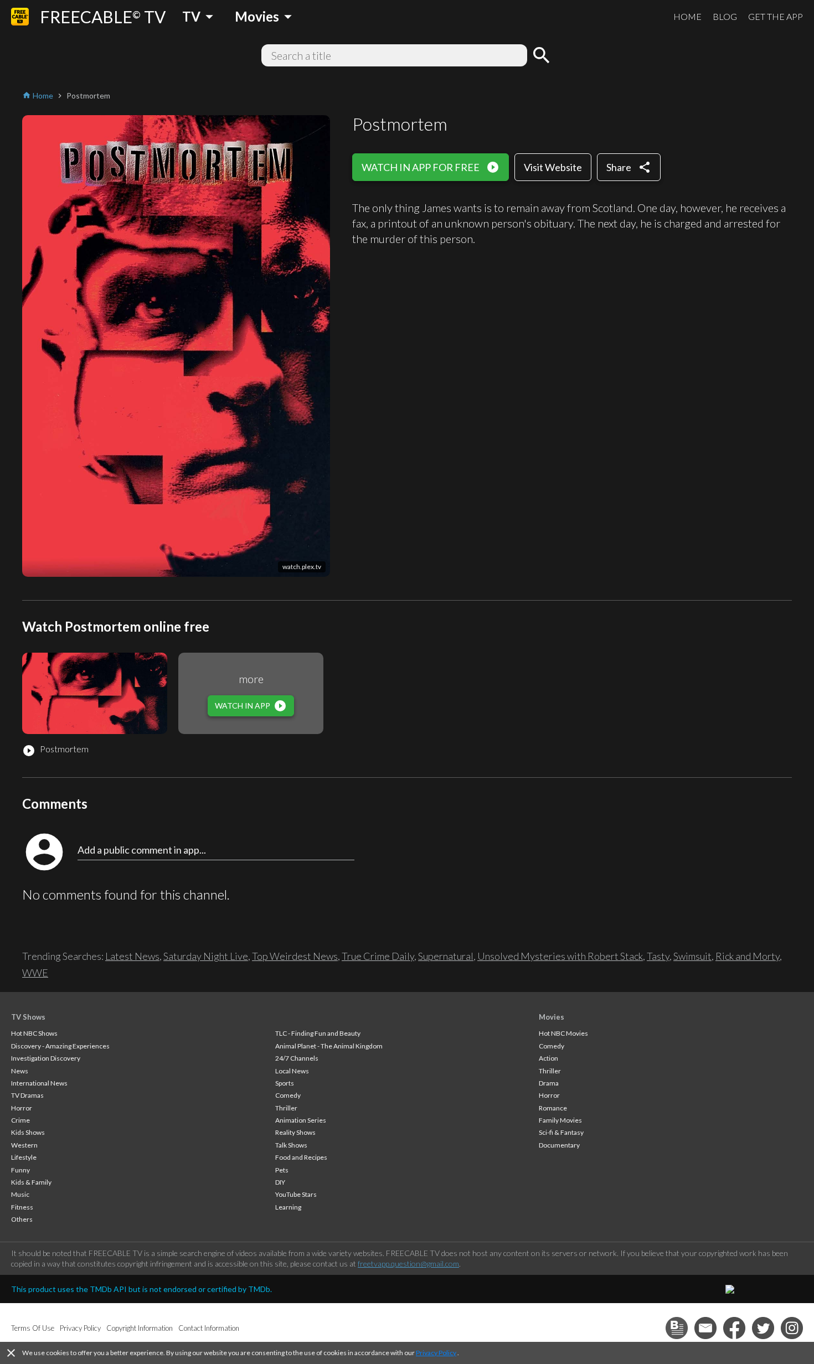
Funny (20, 1170)
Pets (281, 1170)
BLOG (725, 16)
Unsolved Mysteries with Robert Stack (560, 956)
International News (39, 1083)
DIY (280, 1182)
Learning (288, 1207)
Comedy (288, 1095)
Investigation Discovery (45, 1058)
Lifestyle (24, 1157)
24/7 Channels (296, 1058)
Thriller (286, 1108)
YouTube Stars (296, 1194)
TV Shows (28, 1016)
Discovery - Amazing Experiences (60, 1046)
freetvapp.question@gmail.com (408, 1263)
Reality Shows (295, 1132)
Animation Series (300, 1120)
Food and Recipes (301, 1157)
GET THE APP (775, 16)
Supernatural (445, 956)
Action (548, 1058)
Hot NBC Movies (563, 1033)
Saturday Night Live (205, 956)
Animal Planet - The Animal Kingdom (329, 1046)
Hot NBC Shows (34, 1033)
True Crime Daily (378, 956)
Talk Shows (291, 1145)
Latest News (132, 956)
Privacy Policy (436, 1352)
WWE (35, 973)
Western (24, 1145)
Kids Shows (28, 1132)
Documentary (559, 1145)
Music (20, 1194)
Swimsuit (692, 956)
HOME (687, 16)
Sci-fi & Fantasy (561, 1132)
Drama (549, 1083)
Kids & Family (31, 1182)
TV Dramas (27, 1095)
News (19, 1071)
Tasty (658, 956)
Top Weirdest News (295, 956)
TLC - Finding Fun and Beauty (317, 1033)
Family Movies (560, 1120)
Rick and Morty (747, 956)
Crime (20, 1120)
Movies (551, 1016)
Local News (292, 1071)
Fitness (22, 1207)
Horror (21, 1108)
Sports (284, 1083)
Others (22, 1219)
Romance (553, 1108)
